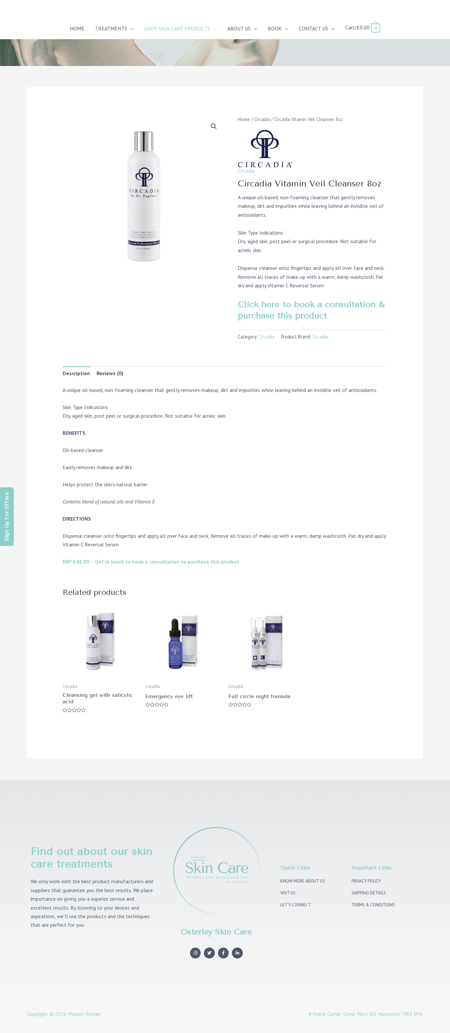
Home (244, 119)
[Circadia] (265, 148)
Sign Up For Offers (7, 516)
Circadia (262, 119)
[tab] (76, 373)
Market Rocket (84, 1014)
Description (76, 373)
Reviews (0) (110, 373)
